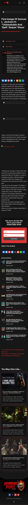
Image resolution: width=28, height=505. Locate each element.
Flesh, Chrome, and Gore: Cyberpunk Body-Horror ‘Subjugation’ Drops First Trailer (13, 425)
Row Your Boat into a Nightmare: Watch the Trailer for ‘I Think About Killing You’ (13, 392)
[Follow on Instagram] (15, 495)
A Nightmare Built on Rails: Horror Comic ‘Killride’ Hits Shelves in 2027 (16, 328)
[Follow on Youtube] (18, 495)
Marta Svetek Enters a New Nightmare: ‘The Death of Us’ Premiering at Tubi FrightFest (14, 279)
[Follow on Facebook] (10, 495)
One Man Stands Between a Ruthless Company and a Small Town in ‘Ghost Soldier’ (14, 320)
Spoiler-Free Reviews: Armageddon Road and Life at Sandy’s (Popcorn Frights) (16, 336)
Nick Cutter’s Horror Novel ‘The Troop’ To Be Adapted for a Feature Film (16, 304)
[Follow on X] (12, 495)
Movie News (9, 46)
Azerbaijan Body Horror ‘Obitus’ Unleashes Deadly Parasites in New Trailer (16, 287)
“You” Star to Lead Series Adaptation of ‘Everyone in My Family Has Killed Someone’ (14, 312)
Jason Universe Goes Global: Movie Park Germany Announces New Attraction (16, 262)
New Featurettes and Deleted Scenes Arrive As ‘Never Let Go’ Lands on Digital (13, 458)
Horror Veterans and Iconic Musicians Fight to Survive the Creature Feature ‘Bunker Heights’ (16, 270)
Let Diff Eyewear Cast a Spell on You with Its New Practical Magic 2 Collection (16, 295)
